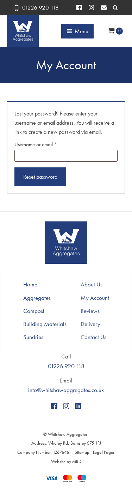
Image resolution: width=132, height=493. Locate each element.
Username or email (44, 144)
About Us (91, 284)
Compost (33, 311)
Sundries (33, 337)
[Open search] (115, 8)
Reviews (90, 311)
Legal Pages (104, 452)
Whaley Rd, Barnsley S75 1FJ (74, 443)
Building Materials (45, 324)
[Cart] (115, 31)
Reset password (40, 176)
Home (30, 284)
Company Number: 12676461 (44, 452)
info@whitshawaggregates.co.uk (66, 390)
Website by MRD (66, 461)
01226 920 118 (40, 7)
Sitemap (82, 452)
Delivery (90, 324)
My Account (95, 298)
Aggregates (37, 298)
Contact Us (93, 337)
